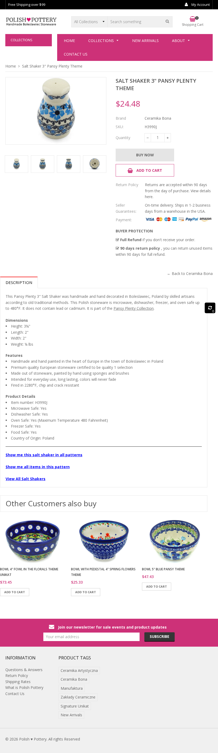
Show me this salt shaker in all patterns (44, 454)
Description (19, 282)
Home (10, 66)
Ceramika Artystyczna (79, 670)
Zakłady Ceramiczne (78, 697)
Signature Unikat (75, 706)
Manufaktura (72, 688)
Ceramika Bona (74, 679)
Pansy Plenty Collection (134, 308)
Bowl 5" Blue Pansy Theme (163, 569)
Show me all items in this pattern (38, 466)
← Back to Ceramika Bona (190, 273)
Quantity (123, 137)
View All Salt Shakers (25, 478)
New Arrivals (71, 714)
